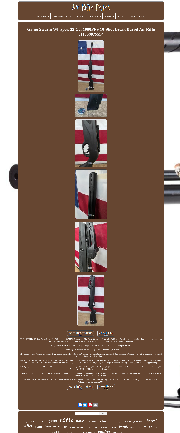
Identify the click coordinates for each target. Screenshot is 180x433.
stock (34, 421)
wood (132, 427)
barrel (152, 421)
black (38, 426)
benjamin (53, 427)
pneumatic (138, 421)
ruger (111, 422)
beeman (92, 422)
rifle (67, 420)
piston (139, 428)
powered (104, 427)
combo (89, 427)
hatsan (81, 421)
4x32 (157, 427)
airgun (128, 421)
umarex (69, 426)
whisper (118, 422)
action (42, 422)
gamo (52, 420)
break (123, 426)
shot (97, 427)
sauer (80, 427)
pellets (102, 421)
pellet (27, 426)
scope (148, 426)
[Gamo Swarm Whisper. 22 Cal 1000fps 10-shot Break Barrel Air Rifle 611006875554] (90, 66)
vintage (112, 427)
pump (27, 422)
